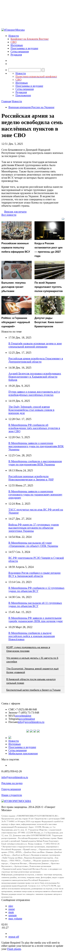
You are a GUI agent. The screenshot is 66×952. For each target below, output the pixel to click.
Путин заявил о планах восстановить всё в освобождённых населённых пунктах (34, 393)
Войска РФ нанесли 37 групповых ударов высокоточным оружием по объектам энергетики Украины (33, 527)
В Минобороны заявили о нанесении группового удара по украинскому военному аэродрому (35, 494)
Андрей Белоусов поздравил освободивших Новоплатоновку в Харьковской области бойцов (34, 376)
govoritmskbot (23, 715)
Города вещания (11, 789)
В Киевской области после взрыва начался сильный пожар (31, 681)
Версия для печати (15, 211)
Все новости (8, 214)
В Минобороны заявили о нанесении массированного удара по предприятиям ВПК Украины (36, 446)
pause (11, 909)
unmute (12, 915)
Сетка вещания (20, 51)
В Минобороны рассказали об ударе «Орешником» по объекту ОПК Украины (33, 544)
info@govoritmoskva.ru (31, 722)
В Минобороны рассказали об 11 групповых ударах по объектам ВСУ (35, 604)
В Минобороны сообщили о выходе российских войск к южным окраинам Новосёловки (31, 636)
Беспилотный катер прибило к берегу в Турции (33, 690)
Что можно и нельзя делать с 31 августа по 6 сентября (32, 660)
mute (11, 912)
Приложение (23, 95)
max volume (15, 918)
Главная (6, 101)
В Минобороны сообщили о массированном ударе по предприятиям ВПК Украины (35, 463)
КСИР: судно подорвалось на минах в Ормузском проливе (28, 649)
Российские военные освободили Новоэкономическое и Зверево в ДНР (31, 478)
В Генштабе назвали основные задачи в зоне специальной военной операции (35, 345)
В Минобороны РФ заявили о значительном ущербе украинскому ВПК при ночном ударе (35, 619)
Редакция (16, 54)
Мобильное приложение (23, 753)
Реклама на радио (12, 783)
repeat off (13, 936)
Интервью (17, 45)
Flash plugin (14, 948)
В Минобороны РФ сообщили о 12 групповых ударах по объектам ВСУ (36, 589)
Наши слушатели (11, 795)
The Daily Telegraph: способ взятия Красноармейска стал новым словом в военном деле (31, 410)
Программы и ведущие (24, 48)
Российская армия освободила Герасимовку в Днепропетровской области (35, 360)
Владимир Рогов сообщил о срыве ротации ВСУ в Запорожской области (34, 574)
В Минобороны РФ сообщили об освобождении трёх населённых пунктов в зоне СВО (34, 428)
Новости (13, 35)
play (10, 905)
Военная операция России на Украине (31, 107)
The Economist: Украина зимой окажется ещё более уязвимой (32, 670)
